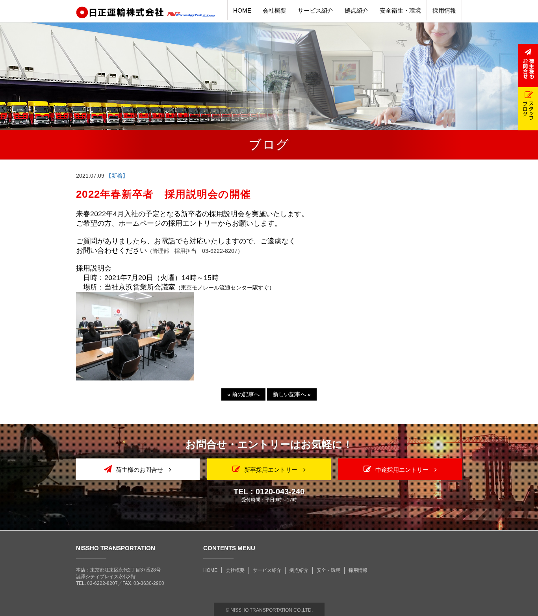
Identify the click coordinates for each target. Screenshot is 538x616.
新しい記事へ (292, 394)
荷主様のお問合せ (139, 469)
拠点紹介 (298, 570)
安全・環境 (328, 570)
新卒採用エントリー (270, 469)
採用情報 (358, 570)
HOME (210, 570)
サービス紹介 (267, 570)
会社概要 (235, 570)
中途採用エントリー (402, 469)
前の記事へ (243, 394)
